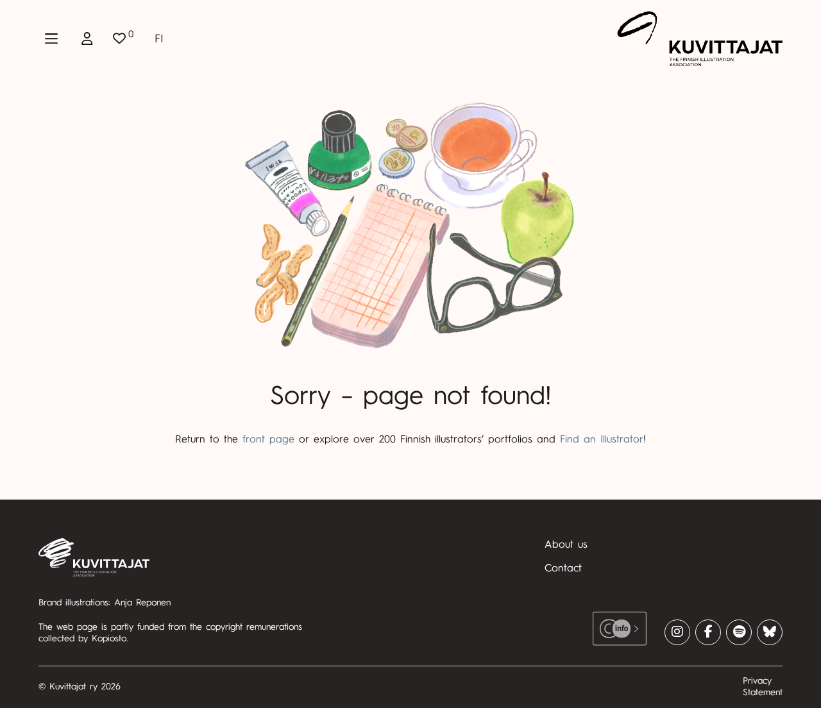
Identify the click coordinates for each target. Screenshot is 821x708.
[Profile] (87, 38)
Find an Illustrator (601, 439)
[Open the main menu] (51, 38)
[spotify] (739, 632)
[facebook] (708, 632)
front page (268, 439)
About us (566, 544)
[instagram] (677, 632)
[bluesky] (770, 632)
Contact (563, 568)
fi (159, 38)
